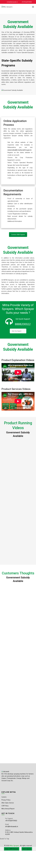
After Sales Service (8, 803)
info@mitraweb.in (12, 2)
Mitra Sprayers (14, 845)
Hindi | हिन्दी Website (11, 849)
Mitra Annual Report (8, 808)
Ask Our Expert (16, 331)
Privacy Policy (6, 800)
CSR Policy (5, 806)
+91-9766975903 (27, 2)
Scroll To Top (4, 839)
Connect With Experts (18, 234)
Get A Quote (27, 849)
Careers (4, 797)
